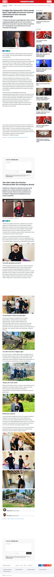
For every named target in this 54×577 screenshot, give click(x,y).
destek (22, 518)
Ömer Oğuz (9, 515)
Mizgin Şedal (9, 510)
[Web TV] (4, 2)
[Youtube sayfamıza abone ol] (45, 565)
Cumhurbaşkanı (19, 137)
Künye (21, 565)
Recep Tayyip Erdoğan (11, 137)
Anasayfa (5, 5)
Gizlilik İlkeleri (30, 565)
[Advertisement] (18, 115)
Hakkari (8, 518)
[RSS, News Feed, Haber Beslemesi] (50, 565)
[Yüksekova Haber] (27, 1)
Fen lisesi (19, 518)
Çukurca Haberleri (43, 569)
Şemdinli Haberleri (31, 569)
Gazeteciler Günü (25, 137)
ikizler (16, 518)
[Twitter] (5, 51)
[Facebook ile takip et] (39, 565)
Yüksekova (12, 518)
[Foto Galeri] (6, 2)
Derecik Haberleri (7, 571)
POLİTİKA (10, 5)
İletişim (25, 565)
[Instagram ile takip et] (47, 565)
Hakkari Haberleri (19, 569)
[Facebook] (3, 51)
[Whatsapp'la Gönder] (9, 51)
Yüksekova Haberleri (8, 569)
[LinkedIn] (7, 51)
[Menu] (48, 2)
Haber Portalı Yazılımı (8, 575)
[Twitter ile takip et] (42, 565)
